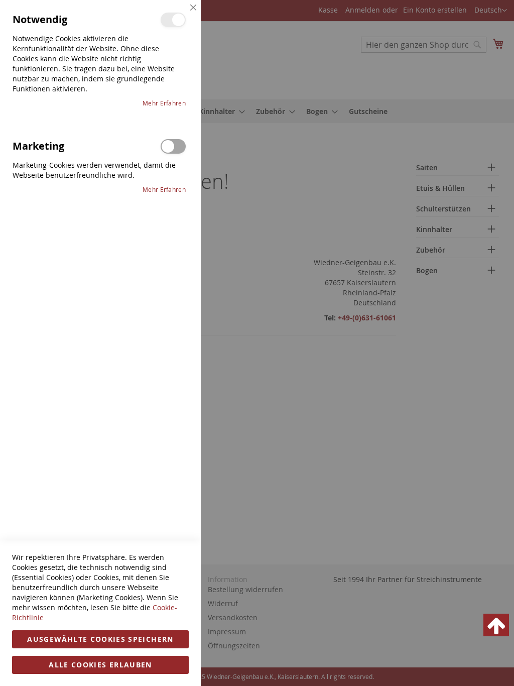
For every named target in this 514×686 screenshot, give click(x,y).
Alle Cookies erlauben (100, 664)
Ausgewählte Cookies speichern (100, 639)
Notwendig (173, 20)
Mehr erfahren (164, 103)
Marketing (173, 146)
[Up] (496, 625)
